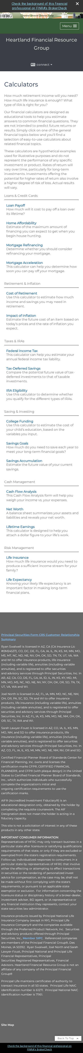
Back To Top (66, 1038)
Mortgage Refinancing (24, 245)
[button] (69, 26)
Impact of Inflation (21, 316)
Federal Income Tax (22, 351)
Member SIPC (33, 938)
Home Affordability (21, 223)
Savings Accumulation (24, 461)
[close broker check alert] (77, 3)
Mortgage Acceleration (24, 263)
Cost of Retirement (21, 293)
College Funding (19, 421)
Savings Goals (17, 443)
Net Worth (14, 509)
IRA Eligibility (16, 390)
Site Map (7, 1025)
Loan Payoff (15, 205)
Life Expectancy (19, 580)
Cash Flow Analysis (21, 491)
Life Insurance (17, 558)
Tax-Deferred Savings (23, 368)
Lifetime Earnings (20, 527)
